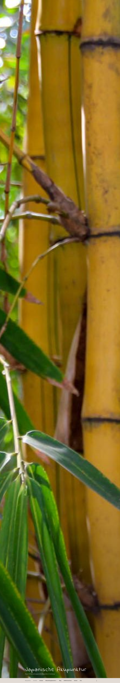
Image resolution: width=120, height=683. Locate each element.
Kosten (75, 680)
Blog (60, 680)
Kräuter (41, 680)
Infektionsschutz (68, 680)
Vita (81, 680)
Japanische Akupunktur (56, 670)
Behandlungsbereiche (50, 680)
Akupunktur (28, 680)
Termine (35, 680)
